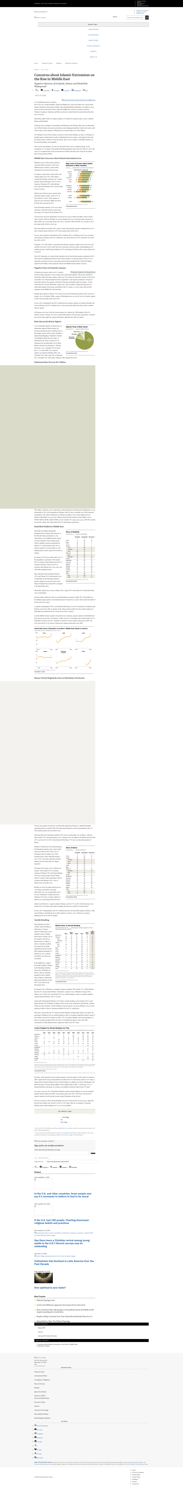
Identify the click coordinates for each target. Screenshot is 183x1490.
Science (36, 1406)
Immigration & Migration (42, 1380)
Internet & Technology (41, 1410)
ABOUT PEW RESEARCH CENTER (43, 1462)
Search (115, 17)
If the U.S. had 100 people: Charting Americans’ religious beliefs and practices (61, 1221)
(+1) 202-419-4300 (39, 1366)
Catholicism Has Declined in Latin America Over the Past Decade (64, 1262)
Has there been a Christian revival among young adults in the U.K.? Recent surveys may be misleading (62, 1243)
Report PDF (41, 1328)
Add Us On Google (40, 95)
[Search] (147, 17)
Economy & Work (39, 1402)
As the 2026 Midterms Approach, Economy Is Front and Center (61, 1305)
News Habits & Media (41, 1414)
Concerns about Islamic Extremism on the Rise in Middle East (57, 1344)
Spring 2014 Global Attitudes (47, 1336)
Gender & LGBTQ (39, 1396)
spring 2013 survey (78, 520)
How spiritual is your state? (50, 1287)
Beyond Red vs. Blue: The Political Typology (53, 1321)
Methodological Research (42, 1418)
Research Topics (93, 24)
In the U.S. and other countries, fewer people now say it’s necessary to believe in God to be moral (62, 1195)
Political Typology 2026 (46, 1300)
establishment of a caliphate (64, 1128)
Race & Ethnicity (39, 1384)
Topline (40, 1332)
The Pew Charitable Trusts (131, 1464)
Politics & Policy (39, 1372)
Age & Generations (40, 1392)
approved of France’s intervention (51, 261)
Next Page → (65, 1122)
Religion (37, 1388)
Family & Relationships (41, 1398)
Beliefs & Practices (44, 1158)
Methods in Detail (43, 1346)
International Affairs (40, 1376)
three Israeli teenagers (67, 1135)
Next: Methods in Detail (64, 1111)
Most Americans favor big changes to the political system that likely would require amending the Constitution (65, 1311)
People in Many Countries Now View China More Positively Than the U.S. (64, 1316)
